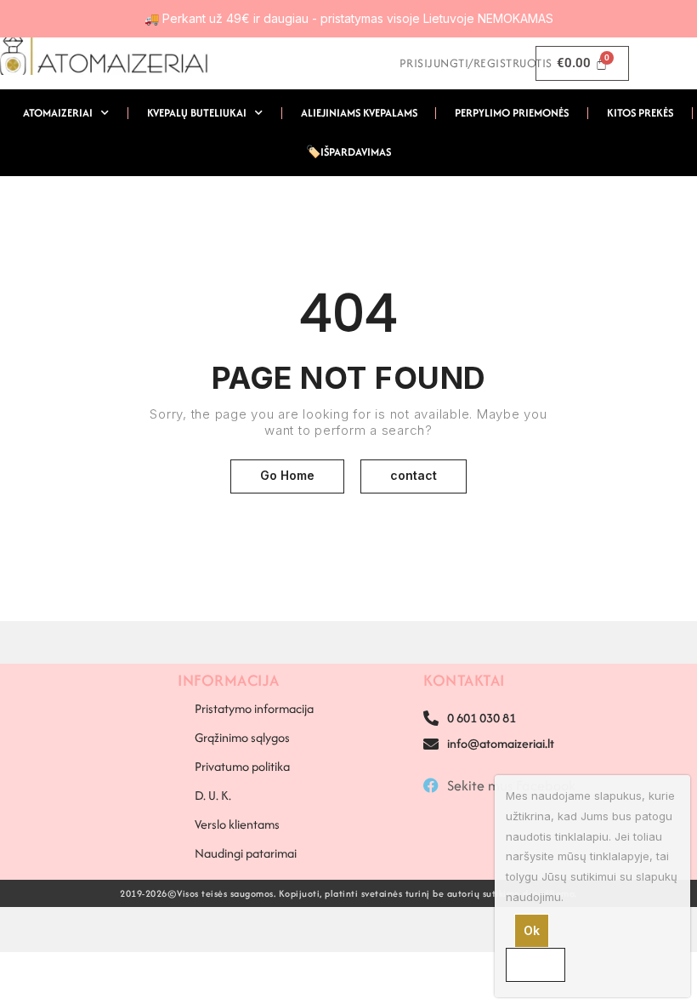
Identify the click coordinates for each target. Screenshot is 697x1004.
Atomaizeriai (58, 113)
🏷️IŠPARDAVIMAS (348, 152)
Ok (532, 930)
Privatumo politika (242, 766)
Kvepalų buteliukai (196, 113)
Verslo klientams (237, 824)
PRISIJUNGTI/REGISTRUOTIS (476, 62)
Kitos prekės (640, 113)
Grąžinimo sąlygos (242, 737)
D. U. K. (213, 795)
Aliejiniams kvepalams (359, 113)
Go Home (287, 475)
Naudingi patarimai (246, 853)
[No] (535, 965)
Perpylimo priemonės (512, 113)
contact (413, 475)
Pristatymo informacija (254, 708)
